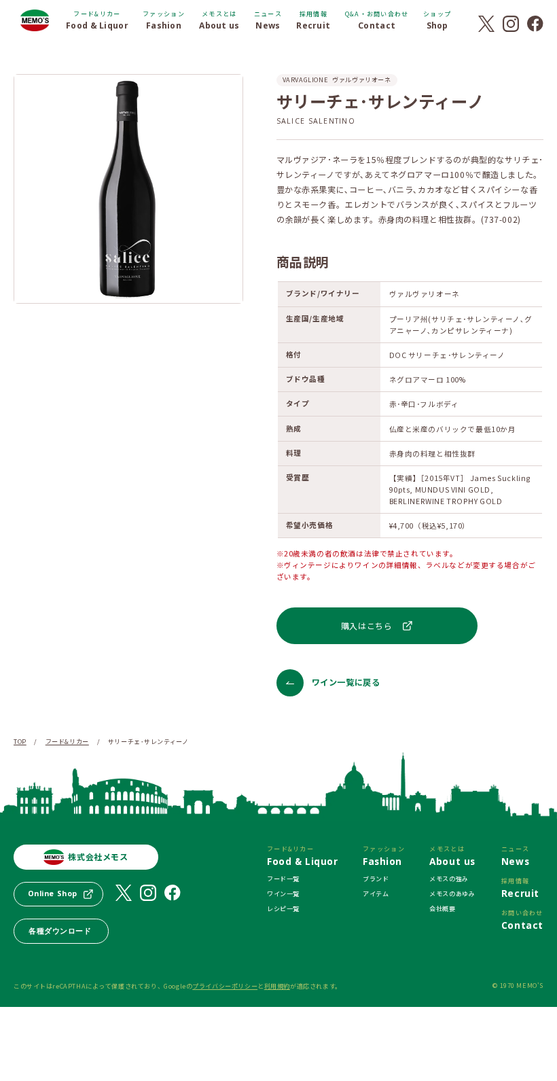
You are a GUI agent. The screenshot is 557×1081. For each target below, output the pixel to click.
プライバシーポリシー (224, 986)
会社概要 (442, 908)
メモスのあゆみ (452, 893)
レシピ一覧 (283, 908)
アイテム (376, 893)
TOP (20, 741)
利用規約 (277, 986)
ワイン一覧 (283, 893)
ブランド (376, 878)
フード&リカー (67, 741)
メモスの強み (449, 878)
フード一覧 (283, 878)
